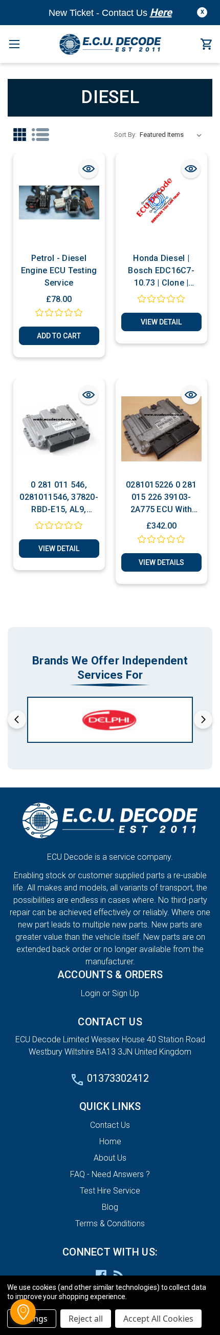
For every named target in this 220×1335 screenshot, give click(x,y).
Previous (17, 719)
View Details (161, 562)
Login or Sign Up (110, 993)
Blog (110, 1207)
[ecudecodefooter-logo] (110, 821)
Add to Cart (59, 336)
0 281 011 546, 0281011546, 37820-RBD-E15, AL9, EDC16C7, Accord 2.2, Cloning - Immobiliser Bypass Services (58, 498)
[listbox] (172, 135)
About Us (110, 1158)
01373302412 (118, 1078)
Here (161, 12)
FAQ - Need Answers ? (110, 1174)
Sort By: (125, 134)
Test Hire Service (110, 1191)
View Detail (161, 322)
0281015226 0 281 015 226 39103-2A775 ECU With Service (161, 498)
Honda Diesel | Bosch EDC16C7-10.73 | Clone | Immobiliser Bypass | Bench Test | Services (161, 271)
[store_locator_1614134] (23, 1312)
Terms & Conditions (110, 1223)
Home (110, 1141)
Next (203, 719)
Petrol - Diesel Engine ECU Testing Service (59, 270)
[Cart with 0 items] (206, 44)
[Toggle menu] (14, 44)
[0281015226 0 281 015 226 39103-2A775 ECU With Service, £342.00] (161, 429)
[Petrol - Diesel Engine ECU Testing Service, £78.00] (59, 202)
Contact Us (110, 1125)
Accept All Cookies (158, 1318)
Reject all (86, 1318)
